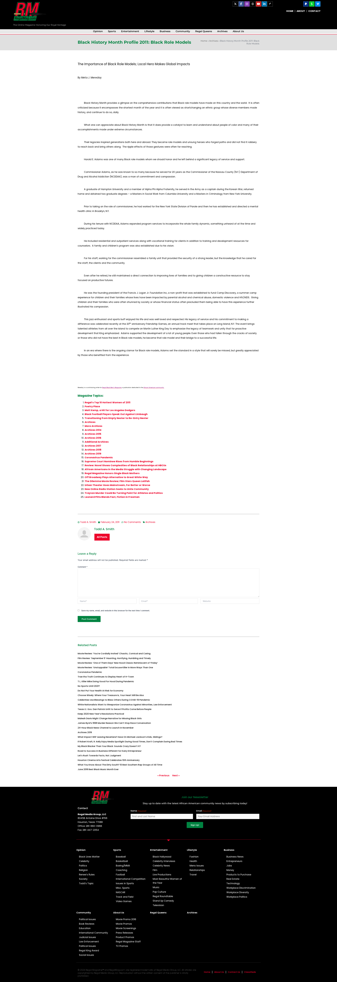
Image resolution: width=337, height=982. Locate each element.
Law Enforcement (89, 941)
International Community (93, 932)
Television (158, 905)
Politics (83, 865)
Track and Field (124, 896)
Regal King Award (89, 950)
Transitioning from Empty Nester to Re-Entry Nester (116, 418)
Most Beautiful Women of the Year (167, 880)
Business (165, 31)
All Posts (102, 537)
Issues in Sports (125, 883)
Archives (222, 31)
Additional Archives (97, 441)
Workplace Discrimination (241, 887)
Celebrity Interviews (164, 861)
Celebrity (84, 861)
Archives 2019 (93, 453)
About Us (238, 31)
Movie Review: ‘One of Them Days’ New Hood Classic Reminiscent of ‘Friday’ (118, 662)
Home (204, 41)
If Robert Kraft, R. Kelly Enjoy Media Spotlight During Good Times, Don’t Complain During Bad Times (130, 741)
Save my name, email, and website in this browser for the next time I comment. (115, 610)
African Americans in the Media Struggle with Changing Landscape (126, 469)
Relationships (197, 870)
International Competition (130, 879)
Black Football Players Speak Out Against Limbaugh (116, 414)
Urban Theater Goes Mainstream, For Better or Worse (117, 485)
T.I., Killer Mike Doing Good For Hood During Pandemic (106, 681)
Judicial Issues (87, 937)
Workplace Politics (236, 896)
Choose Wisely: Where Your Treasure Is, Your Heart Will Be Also (111, 695)
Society (83, 879)
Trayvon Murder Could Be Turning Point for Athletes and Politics (124, 493)
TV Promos (122, 946)
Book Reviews (86, 923)
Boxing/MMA (123, 865)
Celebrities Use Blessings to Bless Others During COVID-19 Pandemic (114, 699)
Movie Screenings (126, 928)
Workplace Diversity (237, 892)
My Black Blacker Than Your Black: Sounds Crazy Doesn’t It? (109, 746)
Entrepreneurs (234, 861)
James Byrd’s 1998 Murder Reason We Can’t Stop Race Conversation (114, 723)
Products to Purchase (238, 874)
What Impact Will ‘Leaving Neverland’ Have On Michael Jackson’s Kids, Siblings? (120, 737)
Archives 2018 (93, 449)
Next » (176, 775)
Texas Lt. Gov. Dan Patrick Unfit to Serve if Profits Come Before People (114, 709)
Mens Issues (197, 865)
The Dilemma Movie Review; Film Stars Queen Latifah (117, 481)
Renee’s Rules (87, 874)
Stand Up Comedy (163, 900)
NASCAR (120, 892)
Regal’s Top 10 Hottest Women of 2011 (107, 402)
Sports (112, 31)
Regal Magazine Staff (128, 941)
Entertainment (130, 31)
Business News (235, 856)
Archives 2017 (93, 445)
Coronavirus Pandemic (99, 457)
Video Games (124, 901)
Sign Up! (195, 825)
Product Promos (125, 937)
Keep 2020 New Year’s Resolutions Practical (101, 713)
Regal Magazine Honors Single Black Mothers (112, 473)
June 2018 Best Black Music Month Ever (98, 769)
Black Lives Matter (89, 856)
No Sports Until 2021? (89, 686)
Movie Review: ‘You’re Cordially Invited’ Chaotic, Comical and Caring (114, 653)
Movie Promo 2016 (126, 919)
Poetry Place (92, 406)
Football (120, 874)
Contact (83, 808)
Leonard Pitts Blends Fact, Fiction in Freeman (112, 497)
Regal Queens (203, 31)
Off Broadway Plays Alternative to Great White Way (116, 477)
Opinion (98, 31)
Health (193, 861)
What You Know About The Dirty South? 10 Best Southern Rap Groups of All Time (120, 764)
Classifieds (250, 972)
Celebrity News (161, 865)
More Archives (93, 426)
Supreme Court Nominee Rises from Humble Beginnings (119, 461)
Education (85, 928)
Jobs (229, 865)
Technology (233, 883)
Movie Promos (124, 923)
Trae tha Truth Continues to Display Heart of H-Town (106, 676)
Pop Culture (159, 891)
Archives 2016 (93, 437)
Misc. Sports (123, 887)
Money (230, 870)
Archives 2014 (93, 430)
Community (183, 31)
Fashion (194, 856)
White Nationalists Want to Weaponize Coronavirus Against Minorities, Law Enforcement (125, 704)
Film (155, 870)
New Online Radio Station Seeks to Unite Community (117, 489)
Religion (83, 870)
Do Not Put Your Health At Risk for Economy (100, 690)
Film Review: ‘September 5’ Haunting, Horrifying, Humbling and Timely (114, 658)
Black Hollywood (162, 856)
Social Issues (86, 955)
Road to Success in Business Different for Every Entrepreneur (110, 750)
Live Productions (162, 874)
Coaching (121, 870)
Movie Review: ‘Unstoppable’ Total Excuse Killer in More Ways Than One (115, 667)
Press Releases (124, 932)
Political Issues (87, 919)
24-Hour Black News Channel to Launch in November (106, 727)
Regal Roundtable (163, 896)
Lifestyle (149, 31)
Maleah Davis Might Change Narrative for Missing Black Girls (110, 718)
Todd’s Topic (86, 883)
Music (156, 887)
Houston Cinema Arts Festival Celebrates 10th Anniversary (109, 760)
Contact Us (234, 972)
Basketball (122, 861)
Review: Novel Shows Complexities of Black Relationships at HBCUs (125, 465)
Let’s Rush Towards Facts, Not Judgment (99, 755)
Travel (193, 874)
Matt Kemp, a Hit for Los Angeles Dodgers (110, 410)
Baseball (121, 856)
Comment (82, 567)
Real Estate (232, 879)
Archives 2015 (93, 434)
